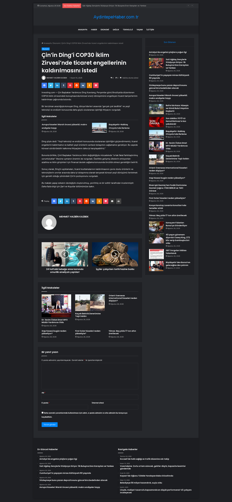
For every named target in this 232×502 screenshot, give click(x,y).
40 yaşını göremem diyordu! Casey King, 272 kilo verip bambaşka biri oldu (178, 238)
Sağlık (116, 30)
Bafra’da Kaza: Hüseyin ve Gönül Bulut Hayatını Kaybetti (177, 108)
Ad (43, 393)
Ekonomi (105, 30)
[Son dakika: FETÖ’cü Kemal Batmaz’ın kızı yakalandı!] (156, 122)
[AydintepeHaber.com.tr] (116, 17)
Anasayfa (82, 30)
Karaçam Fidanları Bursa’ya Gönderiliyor (176, 224)
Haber (94, 30)
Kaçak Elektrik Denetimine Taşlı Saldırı (88, 314)
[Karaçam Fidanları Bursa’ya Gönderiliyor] (156, 226)
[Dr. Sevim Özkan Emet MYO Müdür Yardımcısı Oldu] (56, 305)
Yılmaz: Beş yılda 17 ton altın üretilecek (122, 332)
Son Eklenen (170, 42)
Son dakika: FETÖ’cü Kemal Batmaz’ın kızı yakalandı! (176, 121)
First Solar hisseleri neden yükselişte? (87, 332)
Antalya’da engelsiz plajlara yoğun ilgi (168, 52)
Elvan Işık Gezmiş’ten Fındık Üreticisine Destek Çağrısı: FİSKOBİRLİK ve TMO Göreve (168, 188)
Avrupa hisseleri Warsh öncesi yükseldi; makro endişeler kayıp (168, 97)
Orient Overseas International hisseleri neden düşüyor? (123, 298)
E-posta (46, 403)
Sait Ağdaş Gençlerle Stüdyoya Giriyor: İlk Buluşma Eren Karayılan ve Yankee (177, 63)
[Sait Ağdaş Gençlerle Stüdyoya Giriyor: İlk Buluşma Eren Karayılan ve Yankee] (156, 63)
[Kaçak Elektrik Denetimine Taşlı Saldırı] (90, 302)
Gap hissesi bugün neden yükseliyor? (54, 332)
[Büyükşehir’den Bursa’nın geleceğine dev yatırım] (156, 266)
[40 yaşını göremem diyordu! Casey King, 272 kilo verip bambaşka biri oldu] (156, 238)
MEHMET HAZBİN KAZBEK (56, 78)
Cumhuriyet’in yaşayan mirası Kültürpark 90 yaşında (103, 6)
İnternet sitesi (98, 403)
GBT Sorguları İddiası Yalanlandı (176, 252)
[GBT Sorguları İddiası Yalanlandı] (156, 254)
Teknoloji (128, 30)
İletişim (150, 30)
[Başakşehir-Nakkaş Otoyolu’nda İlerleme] (99, 128)
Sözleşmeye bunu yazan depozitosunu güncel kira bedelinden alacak (168, 86)
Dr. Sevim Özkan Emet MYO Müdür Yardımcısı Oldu (55, 321)
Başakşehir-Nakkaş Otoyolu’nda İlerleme (176, 132)
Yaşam (140, 30)
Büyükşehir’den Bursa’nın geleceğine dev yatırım (178, 264)
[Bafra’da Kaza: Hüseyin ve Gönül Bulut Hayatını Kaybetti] (156, 109)
